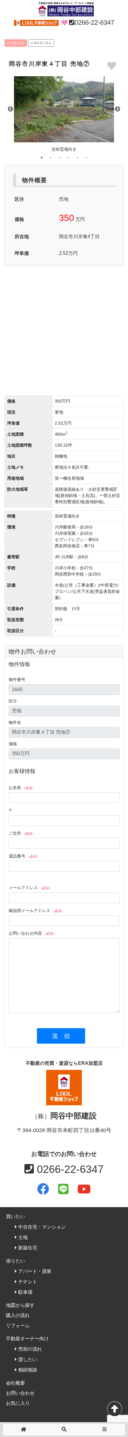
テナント (27, 1281)
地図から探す (20, 1305)
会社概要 (15, 1382)
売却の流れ (30, 1349)
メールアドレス (30, 887)
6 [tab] (86, 157)
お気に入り (18, 1403)
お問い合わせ (20, 1393)
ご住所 (22, 833)
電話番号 (24, 856)
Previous (10, 109)
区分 (13, 701)
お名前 (22, 787)
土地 (23, 1237)
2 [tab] (51, 157)
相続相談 (27, 1369)
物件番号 (17, 679)
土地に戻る (17, 43)
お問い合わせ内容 (32, 933)
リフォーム (18, 1325)
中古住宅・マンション (42, 1226)
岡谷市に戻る (42, 43)
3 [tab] (60, 157)
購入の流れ (18, 1315)
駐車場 (25, 1292)
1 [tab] (42, 157)
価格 (13, 743)
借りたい (15, 1260)
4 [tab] (68, 157)
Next (118, 109)
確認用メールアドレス (37, 910)
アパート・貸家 (34, 1271)
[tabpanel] (64, 116)
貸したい (27, 1359)
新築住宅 (27, 1247)
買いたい (15, 1216)
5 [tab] (77, 157)
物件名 (15, 722)
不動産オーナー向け (27, 1338)
